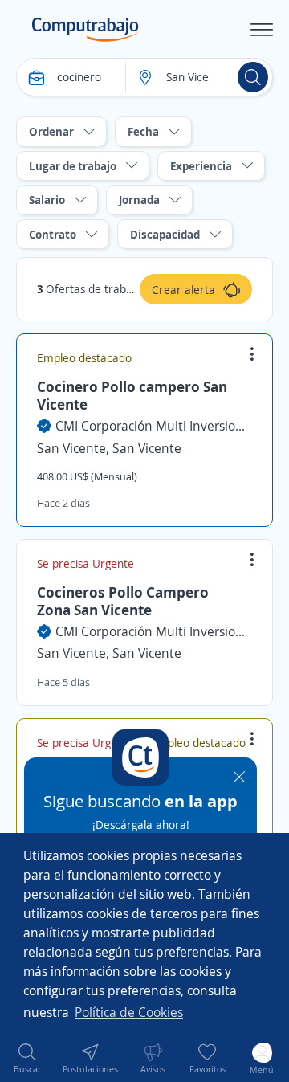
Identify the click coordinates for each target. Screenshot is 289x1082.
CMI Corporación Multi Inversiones (153, 426)
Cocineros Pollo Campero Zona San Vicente (123, 600)
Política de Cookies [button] (129, 1012)
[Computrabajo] (85, 30)
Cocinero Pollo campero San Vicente (132, 395)
